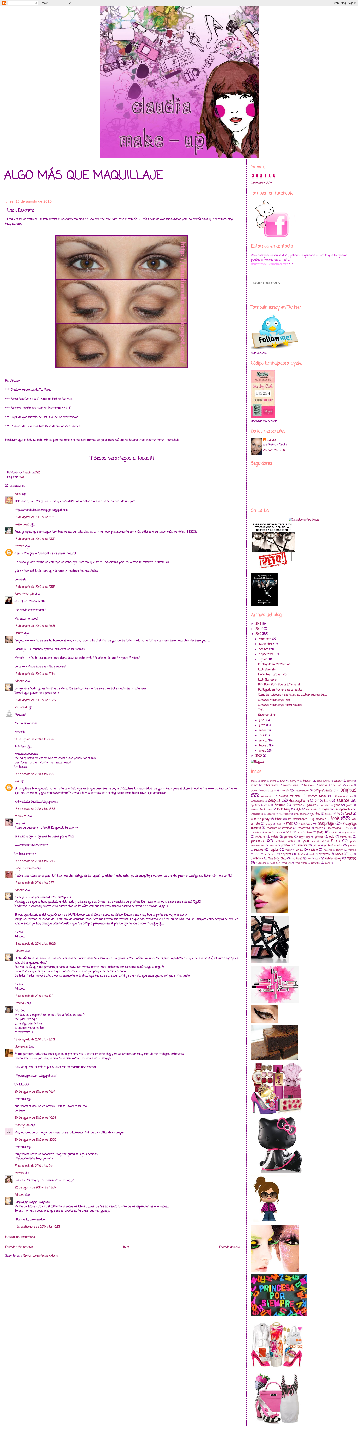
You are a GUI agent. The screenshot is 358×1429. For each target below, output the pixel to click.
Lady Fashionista (25, 868)
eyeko (267, 805)
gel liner (325, 805)
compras (347, 790)
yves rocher (301, 863)
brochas (323, 785)
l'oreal (348, 814)
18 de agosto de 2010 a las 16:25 (35, 944)
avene (273, 781)
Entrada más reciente (19, 1247)
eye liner (255, 805)
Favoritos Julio (267, 715)
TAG (260, 710)
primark (301, 845)
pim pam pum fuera (321, 841)
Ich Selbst (21, 707)
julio (262, 720)
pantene (288, 837)
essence (343, 800)
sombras (324, 854)
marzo (263, 741)
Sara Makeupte (24, 594)
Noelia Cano (22, 524)
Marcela (19, 546)
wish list (275, 863)
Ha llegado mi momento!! (274, 664)
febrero (264, 746)
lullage (268, 824)
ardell (254, 781)
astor (263, 781)
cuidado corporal (289, 796)
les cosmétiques (297, 819)
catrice (350, 785)
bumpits (337, 785)
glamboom (21, 1047)
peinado (319, 837)
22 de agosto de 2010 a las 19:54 (35, 1188)
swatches (257, 858)
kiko (337, 814)
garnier (311, 805)
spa (351, 854)
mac (289, 823)
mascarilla (304, 828)
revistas (328, 850)
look (21, 477)
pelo (331, 837)
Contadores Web (261, 183)
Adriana (19, 681)
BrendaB (20, 1003)
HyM (298, 809)
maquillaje (326, 823)
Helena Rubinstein (261, 809)
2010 (258, 634)
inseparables (344, 809)
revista (313, 850)
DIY (317, 801)
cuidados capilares (343, 796)
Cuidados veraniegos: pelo (274, 700)
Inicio (126, 1247)
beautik (307, 781)
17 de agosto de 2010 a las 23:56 (35, 861)
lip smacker (319, 819)
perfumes (346, 837)
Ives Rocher (284, 814)
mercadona (334, 828)
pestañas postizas (286, 841)
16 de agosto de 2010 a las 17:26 (35, 700)
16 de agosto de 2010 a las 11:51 (34, 517)
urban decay (333, 858)
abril (262, 735)
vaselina (262, 863)
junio (262, 725)
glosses (349, 805)
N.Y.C (289, 832)
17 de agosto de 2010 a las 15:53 (35, 809)
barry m (294, 781)
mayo (263, 730)
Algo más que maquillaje (83, 176)
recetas (258, 850)
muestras (256, 832)
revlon (339, 850)
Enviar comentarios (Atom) (40, 1256)
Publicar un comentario (20, 1237)
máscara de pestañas (279, 828)
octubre (264, 649)
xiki (17, 781)
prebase (273, 845)
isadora (271, 814)
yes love (287, 863)
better (350, 781)
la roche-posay (260, 819)
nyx (320, 832)
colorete (285, 791)
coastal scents (269, 790)
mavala (319, 828)
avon (282, 781)
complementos (323, 790)
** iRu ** (21, 816)
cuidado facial (317, 796)
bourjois (309, 785)
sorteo (339, 854)
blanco (254, 785)
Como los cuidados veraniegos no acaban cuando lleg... (292, 695)
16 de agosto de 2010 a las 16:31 (35, 626)
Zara (327, 863)
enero (263, 751)
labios (278, 819)
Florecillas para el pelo (272, 674)
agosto (263, 659)
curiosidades (257, 801)
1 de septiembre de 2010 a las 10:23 (37, 1227)
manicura (306, 824)
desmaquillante (299, 801)
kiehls (328, 814)
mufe (268, 832)
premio (285, 845)
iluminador (312, 809)
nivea (309, 832)
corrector (266, 796)
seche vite (270, 854)
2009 (259, 756)
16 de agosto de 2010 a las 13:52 (35, 587)
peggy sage (304, 837)
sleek (312, 854)
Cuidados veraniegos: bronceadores (280, 705)
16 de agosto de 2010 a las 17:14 (35, 674)
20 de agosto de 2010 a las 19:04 (35, 1118)
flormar (297, 805)
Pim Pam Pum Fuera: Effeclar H (279, 685)
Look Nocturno (267, 680)
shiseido (301, 854)
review (299, 850)
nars (299, 832)
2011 (258, 629)
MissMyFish (22, 1125)
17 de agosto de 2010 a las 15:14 (34, 739)
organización (349, 832)
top (309, 858)
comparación (302, 791)
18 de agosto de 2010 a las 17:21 (34, 996)
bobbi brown (271, 785)
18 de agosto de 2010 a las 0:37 (34, 883)
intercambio (257, 814)
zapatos (315, 863)
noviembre (266, 644)
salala (257, 854)
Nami (18, 494)
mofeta (349, 828)
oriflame (260, 837)
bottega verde (291, 785)
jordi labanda (301, 814)
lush (279, 824)
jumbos (315, 814)
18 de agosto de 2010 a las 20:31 (35, 1039)
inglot (325, 809)
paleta (274, 837)
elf (326, 800)
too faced (296, 859)
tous (317, 859)
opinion (334, 832)
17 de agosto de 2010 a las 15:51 (34, 774)
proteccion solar (333, 845)
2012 (258, 624)
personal (257, 841)
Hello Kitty (283, 809)
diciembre (265, 639)
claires (254, 790)
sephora (286, 854)
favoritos (280, 805)
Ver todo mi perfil (274, 450)
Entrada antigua (229, 1247)
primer (316, 845)
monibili (19, 1173)
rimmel (352, 850)
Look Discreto (266, 669)
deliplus (274, 800)
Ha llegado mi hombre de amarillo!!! (281, 690)
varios (351, 858)
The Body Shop (277, 859)
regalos (274, 850)
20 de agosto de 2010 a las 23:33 (35, 1140)
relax (287, 850)
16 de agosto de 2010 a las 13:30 (35, 539)
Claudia (19, 633)
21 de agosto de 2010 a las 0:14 (34, 1166)
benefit (338, 781)
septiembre (267, 654)
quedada (352, 845)
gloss (337, 805)
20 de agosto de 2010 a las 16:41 (35, 1092)
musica (279, 832)
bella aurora (323, 781)
